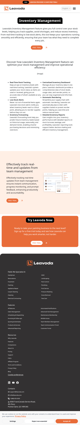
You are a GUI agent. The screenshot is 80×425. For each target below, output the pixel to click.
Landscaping (45, 278)
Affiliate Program (13, 361)
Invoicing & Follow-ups (15, 318)
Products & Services (14, 325)
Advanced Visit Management (50, 312)
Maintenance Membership (49, 315)
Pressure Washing (46, 292)
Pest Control (45, 282)
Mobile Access (45, 318)
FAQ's (9, 358)
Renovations (12, 278)
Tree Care (44, 298)
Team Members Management (50, 322)
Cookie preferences (15, 375)
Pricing (10, 351)
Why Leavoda (12, 338)
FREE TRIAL (36, 47)
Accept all (66, 421)
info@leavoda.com (16, 395)
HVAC (43, 275)
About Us (11, 348)
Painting (10, 285)
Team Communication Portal (50, 325)
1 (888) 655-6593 (15, 398)
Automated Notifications (48, 308)
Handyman (11, 275)
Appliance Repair (13, 288)
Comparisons (12, 345)
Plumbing (44, 285)
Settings (13, 421)
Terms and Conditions (14, 365)
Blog (9, 371)
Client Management (14, 312)
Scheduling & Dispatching (16, 315)
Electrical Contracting (14, 298)
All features (11, 308)
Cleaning (10, 295)
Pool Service (45, 288)
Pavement (11, 282)
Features (10, 341)
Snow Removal (45, 295)
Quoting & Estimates (14, 322)
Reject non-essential (39, 421)
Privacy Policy (12, 368)
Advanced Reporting (14, 328)
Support (10, 355)
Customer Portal (46, 328)
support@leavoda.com (17, 392)
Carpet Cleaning (13, 292)
